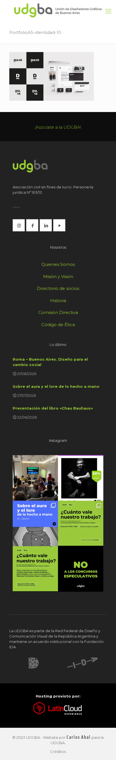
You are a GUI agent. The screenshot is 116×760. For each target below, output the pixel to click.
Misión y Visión (58, 276)
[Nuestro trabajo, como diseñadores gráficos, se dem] (80, 569)
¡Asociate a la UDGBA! (58, 127)
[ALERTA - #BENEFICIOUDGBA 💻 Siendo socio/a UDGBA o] (80, 478)
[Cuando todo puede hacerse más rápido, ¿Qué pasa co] (35, 523)
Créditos (58, 751)
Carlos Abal (78, 737)
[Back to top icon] (104, 748)
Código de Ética (58, 324)
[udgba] (58, 10)
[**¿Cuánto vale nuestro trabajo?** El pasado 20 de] (35, 478)
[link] (33, 663)
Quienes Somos (58, 264)
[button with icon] (19, 225)
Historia (58, 300)
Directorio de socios (58, 288)
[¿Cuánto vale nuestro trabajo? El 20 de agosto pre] (80, 523)
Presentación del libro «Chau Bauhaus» (53, 408)
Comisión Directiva (58, 312)
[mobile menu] (108, 11)
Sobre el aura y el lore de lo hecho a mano (56, 386)
